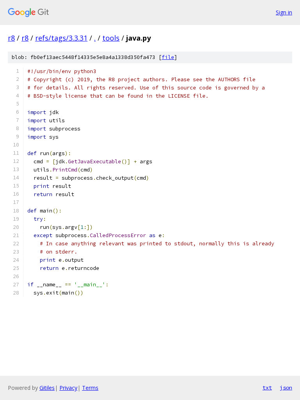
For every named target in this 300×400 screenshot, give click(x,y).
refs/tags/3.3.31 (61, 38)
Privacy (68, 387)
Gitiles (47, 387)
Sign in (284, 12)
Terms (90, 387)
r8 (11, 38)
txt (267, 387)
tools (111, 38)
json (286, 387)
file (168, 57)
